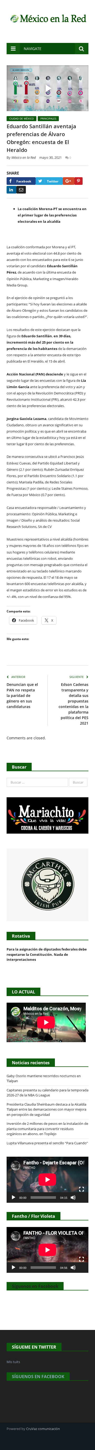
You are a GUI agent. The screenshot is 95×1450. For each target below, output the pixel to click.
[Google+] (68, 181)
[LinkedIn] (11, 190)
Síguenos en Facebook (35, 1286)
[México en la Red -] (47, 17)
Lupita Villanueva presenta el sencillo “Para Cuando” (47, 1143)
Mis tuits (13, 1361)
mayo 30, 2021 (50, 157)
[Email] (21, 190)
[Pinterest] (78, 181)
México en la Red (23, 157)
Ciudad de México (21, 118)
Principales (48, 118)
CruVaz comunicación (43, 1428)
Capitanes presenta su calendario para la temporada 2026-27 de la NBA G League (47, 1093)
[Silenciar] (73, 1197)
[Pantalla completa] (81, 1189)
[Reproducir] (13, 1197)
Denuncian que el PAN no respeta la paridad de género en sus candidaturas (22, 695)
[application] (47, 1179)
